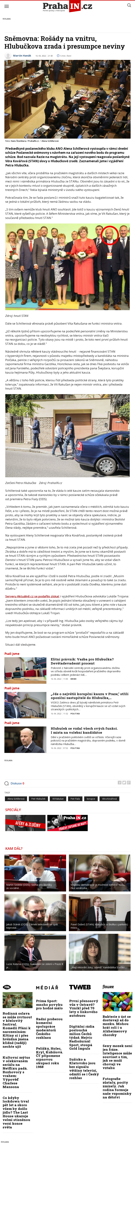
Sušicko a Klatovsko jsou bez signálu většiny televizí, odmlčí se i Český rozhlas (84, 1068)
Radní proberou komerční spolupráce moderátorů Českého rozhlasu (49, 1028)
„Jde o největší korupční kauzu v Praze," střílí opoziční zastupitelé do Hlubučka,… (89, 696)
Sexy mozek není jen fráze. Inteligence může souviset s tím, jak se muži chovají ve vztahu (117, 1056)
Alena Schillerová (16, 798)
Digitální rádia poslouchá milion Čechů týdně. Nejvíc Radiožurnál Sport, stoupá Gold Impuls (81, 1037)
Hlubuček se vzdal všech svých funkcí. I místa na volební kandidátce (84, 730)
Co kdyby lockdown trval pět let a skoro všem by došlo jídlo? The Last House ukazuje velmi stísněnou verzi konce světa (16, 1112)
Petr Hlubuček (38, 798)
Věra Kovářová (109, 798)
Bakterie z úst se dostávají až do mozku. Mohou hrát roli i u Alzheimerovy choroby (117, 1025)
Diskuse (17, 783)
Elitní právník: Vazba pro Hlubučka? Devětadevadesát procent (82, 661)
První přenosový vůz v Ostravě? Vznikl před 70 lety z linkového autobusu (83, 1008)
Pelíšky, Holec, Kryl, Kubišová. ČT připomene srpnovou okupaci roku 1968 (49, 1057)
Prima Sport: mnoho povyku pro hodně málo (49, 1004)
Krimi (73, 679)
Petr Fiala (75, 798)
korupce (91, 798)
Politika (75, 713)
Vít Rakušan (58, 798)
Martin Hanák (22, 55)
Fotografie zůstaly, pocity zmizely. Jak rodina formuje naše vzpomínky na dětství (117, 1087)
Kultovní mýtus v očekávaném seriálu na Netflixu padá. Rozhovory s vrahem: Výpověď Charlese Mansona (16, 1072)
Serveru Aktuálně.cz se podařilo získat (32, 596)
